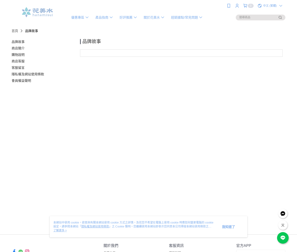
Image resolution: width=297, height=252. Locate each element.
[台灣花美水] (37, 12)
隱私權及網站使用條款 (95, 226)
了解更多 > (60, 230)
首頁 (15, 31)
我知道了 (228, 227)
